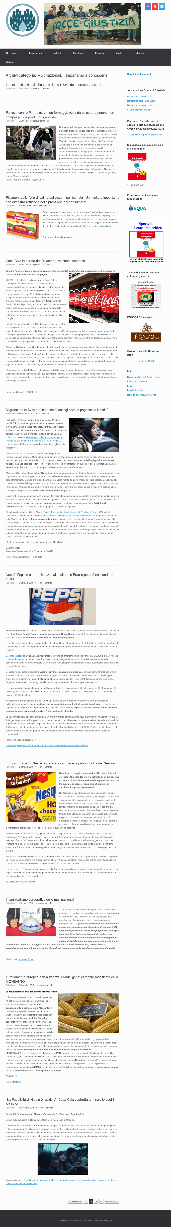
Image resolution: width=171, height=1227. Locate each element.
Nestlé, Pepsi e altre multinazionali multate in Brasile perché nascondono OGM (59, 576)
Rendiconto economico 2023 (141, 105)
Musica (119, 53)
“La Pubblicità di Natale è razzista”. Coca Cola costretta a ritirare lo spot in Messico (61, 1101)
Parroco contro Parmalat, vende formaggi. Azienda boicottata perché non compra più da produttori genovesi (60, 114)
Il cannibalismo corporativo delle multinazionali (40, 899)
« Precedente (75, 1201)
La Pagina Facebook (137, 381)
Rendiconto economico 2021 (141, 96)
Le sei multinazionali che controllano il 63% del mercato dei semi (53, 84)
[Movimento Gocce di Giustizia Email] (162, 6)
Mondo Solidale (134, 390)
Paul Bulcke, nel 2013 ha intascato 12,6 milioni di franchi (71, 512)
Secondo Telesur (14, 655)
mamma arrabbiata (74, 218)
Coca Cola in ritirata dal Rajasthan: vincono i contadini (46, 260)
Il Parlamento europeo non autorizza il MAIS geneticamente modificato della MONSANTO (62, 979)
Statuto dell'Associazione (139, 109)
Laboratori (140, 53)
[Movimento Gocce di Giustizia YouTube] (155, 6)
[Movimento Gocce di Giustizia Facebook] (148, 6)
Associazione (35, 53)
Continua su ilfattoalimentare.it (57, 237)
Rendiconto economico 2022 (141, 100)
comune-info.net (26, 959)
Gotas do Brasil (146, 360)
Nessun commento (40, 88)
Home (14, 53)
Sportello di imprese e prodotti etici (146, 134)
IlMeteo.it (16, 1081)
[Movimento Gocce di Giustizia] (22, 20)
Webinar (10, 61)
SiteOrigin (107, 1220)
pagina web (97, 226)
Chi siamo (78, 53)
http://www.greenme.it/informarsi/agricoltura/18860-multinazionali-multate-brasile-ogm (47, 745)
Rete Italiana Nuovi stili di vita (141, 394)
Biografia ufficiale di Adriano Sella (143, 377)
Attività (57, 53)
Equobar (99, 53)
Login (129, 385)
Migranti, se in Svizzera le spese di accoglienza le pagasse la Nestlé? (57, 409)
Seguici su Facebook (139, 74)
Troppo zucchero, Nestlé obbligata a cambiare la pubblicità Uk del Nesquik (60, 763)
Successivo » (112, 1201)
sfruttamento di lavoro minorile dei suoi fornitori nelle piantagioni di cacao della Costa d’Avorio (34, 439)
